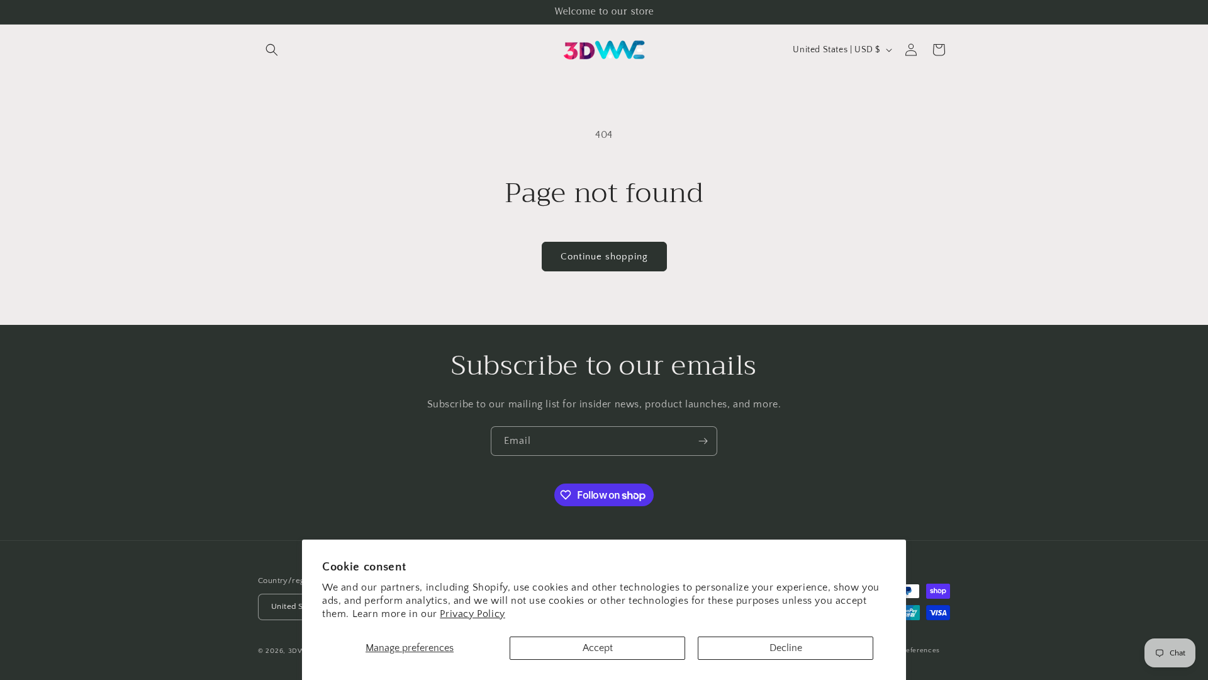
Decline (785, 648)
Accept (598, 648)
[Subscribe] (703, 441)
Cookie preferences (907, 650)
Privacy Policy (472, 614)
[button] (272, 50)
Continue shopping (604, 256)
